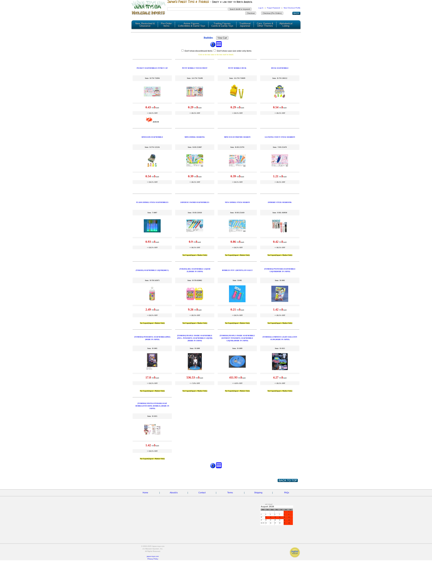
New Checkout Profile (292, 8)
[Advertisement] (178, 520)
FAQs (286, 492)
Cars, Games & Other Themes (265, 24)
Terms (230, 492)
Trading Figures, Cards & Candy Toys (222, 24)
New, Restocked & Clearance (145, 24)
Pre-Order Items (166, 24)
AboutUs (174, 492)
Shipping (258, 492)
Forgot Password (273, 8)
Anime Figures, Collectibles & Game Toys (191, 24)
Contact (202, 492)
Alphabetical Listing (285, 24)
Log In (260, 8)
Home (145, 492)
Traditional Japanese (245, 24)
